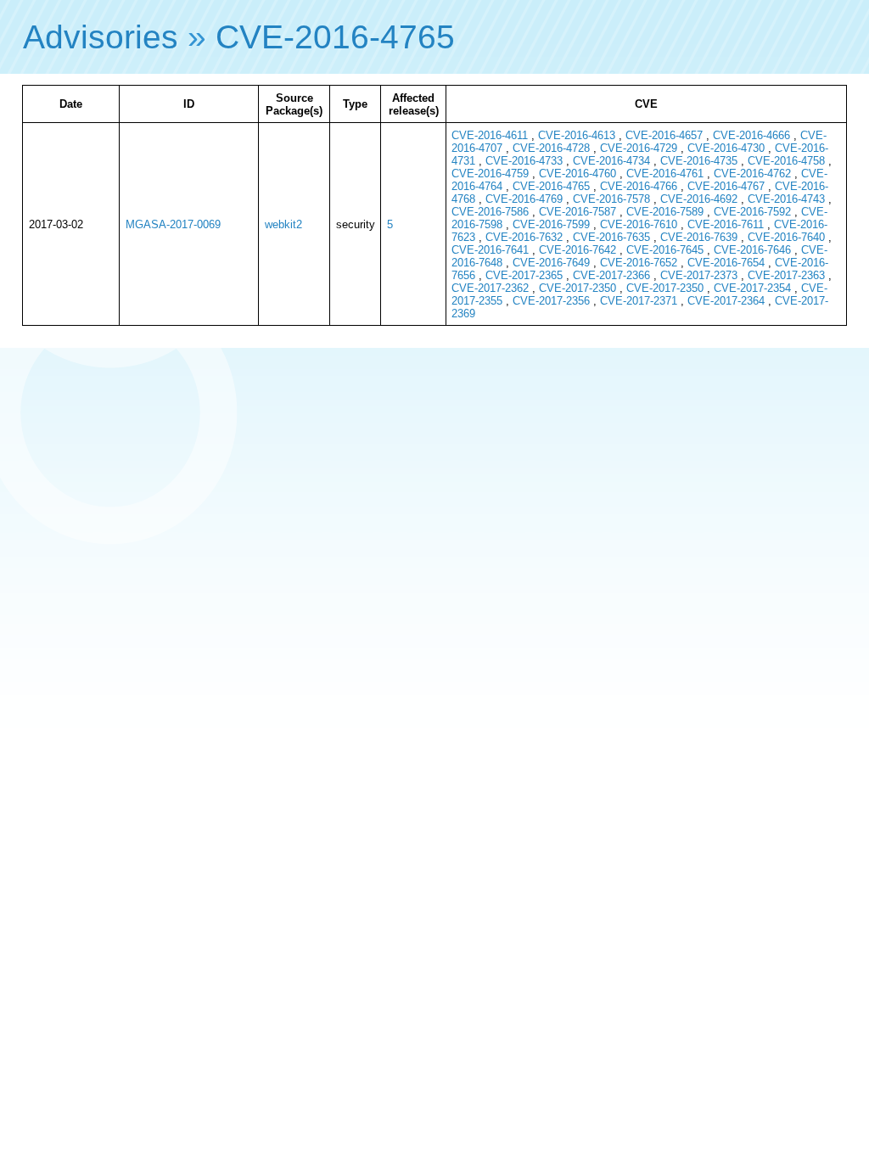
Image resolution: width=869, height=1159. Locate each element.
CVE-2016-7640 (786, 237)
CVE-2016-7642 (577, 250)
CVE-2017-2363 (786, 275)
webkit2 (283, 224)
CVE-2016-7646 (752, 250)
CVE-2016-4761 (665, 173)
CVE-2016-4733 (524, 160)
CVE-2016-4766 (638, 186)
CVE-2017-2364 (726, 300)
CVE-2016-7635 (611, 237)
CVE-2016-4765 (335, 37)
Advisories (100, 37)
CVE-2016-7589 (665, 211)
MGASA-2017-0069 (173, 224)
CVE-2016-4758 (786, 160)
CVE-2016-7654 (726, 262)
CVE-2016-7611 (725, 224)
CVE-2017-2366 (611, 275)
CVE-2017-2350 (577, 288)
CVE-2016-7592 (752, 211)
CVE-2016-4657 (664, 135)
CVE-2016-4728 (551, 148)
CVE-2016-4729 (638, 148)
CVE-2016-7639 (698, 237)
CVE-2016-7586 (490, 211)
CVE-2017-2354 (752, 288)
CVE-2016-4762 (752, 173)
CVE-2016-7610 (638, 224)
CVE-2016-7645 (665, 250)
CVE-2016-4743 (786, 199)
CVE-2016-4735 (698, 160)
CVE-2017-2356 (551, 300)
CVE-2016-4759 (490, 173)
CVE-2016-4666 (751, 135)
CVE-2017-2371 (638, 300)
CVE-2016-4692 (698, 199)
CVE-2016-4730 (726, 148)
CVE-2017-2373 (698, 275)
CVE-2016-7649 (551, 262)
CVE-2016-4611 (489, 135)
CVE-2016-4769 (524, 199)
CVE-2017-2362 (490, 288)
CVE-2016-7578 (611, 199)
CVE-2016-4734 (611, 160)
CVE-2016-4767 (726, 186)
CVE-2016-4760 (577, 173)
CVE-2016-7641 (490, 250)
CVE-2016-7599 (551, 224)
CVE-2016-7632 (524, 237)
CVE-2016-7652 (638, 262)
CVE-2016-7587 (577, 211)
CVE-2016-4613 (576, 135)
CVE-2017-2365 (524, 275)
